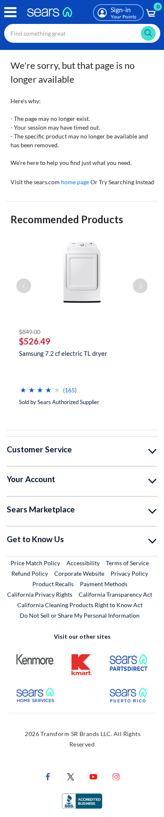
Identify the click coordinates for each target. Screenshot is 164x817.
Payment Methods (103, 583)
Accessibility (83, 562)
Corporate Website (79, 573)
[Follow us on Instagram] (116, 775)
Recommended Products (67, 219)
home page (75, 181)
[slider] (40, 386)
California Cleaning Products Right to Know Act (80, 604)
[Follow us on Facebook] (48, 775)
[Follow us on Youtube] (93, 775)
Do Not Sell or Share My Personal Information (80, 615)
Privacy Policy (129, 573)
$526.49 (34, 341)
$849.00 (29, 331)
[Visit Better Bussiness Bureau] (82, 800)
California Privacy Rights (39, 594)
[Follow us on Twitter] (70, 775)
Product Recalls (53, 583)
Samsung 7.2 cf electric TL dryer (63, 353)
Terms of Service (127, 562)
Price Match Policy (35, 562)
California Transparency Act (115, 594)
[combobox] (82, 33)
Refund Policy (29, 573)
